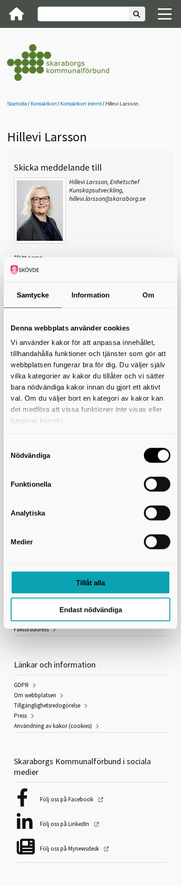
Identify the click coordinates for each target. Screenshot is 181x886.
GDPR (21, 685)
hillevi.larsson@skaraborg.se (107, 198)
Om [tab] (148, 294)
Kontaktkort (44, 103)
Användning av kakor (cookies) (53, 726)
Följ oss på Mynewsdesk (70, 849)
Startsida (17, 103)
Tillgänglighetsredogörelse (47, 705)
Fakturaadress (31, 629)
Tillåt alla (90, 582)
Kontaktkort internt (81, 103)
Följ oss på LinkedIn (65, 824)
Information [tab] (90, 294)
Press (20, 716)
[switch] (157, 483)
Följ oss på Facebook (67, 799)
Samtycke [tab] (33, 294)
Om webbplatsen (35, 695)
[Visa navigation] (165, 14)
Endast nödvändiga (90, 610)
